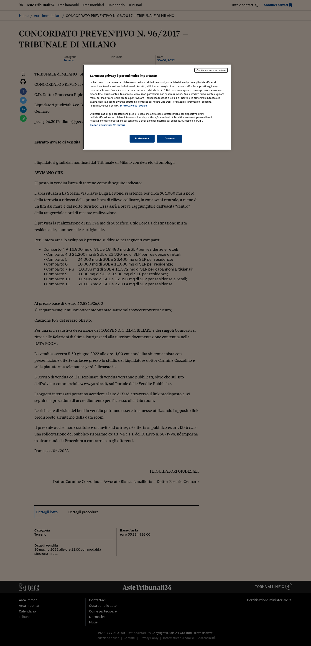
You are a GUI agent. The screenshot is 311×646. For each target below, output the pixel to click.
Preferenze (142, 138)
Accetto (170, 138)
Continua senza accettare (211, 70)
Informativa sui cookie (133, 105)
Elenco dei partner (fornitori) (107, 125)
